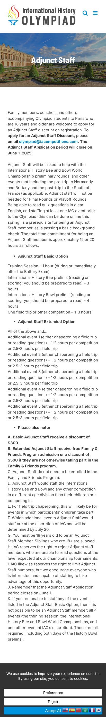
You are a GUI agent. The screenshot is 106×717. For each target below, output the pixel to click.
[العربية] (85, 709)
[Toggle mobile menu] (95, 13)
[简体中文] (78, 709)
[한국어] (98, 709)
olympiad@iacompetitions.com (48, 141)
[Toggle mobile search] (85, 13)
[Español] (72, 709)
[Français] (92, 709)
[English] (65, 709)
